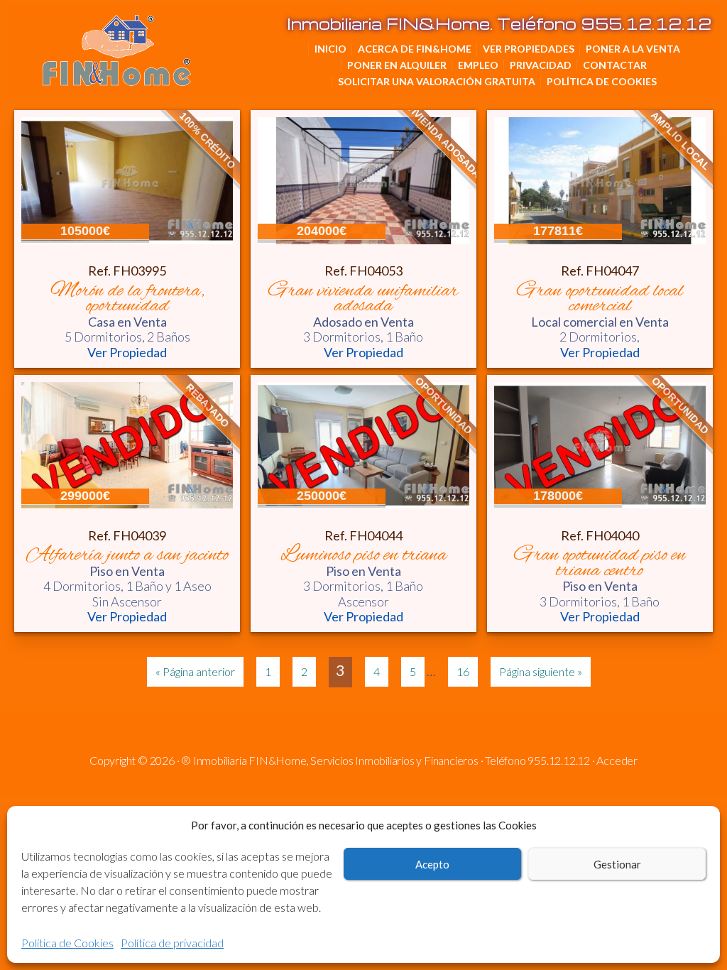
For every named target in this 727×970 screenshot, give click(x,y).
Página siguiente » (540, 671)
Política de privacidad (172, 942)
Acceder (617, 760)
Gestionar (617, 864)
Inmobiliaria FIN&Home (188, 35)
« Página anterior (195, 671)
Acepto (432, 864)
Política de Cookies (67, 942)
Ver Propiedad (127, 352)
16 (463, 671)
